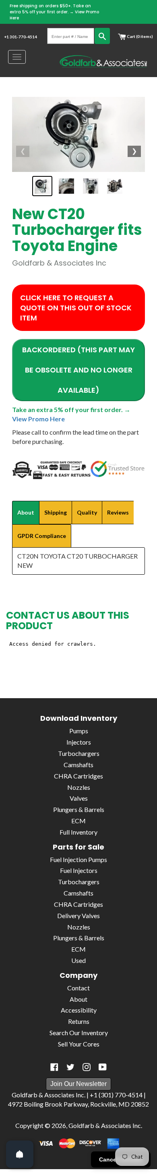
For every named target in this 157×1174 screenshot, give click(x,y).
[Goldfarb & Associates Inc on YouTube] (103, 1067)
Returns (78, 1021)
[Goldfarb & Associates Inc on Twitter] (70, 1067)
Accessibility (79, 1010)
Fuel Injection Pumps (78, 859)
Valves (79, 798)
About (78, 999)
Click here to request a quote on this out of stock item (76, 308)
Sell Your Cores (78, 1044)
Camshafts (78, 764)
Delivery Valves (78, 915)
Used (78, 960)
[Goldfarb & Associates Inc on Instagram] (87, 1067)
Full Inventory (78, 832)
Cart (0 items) (139, 36)
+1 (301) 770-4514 (116, 1095)
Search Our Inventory (79, 1032)
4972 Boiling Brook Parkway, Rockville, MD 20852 (78, 1104)
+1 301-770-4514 (20, 36)
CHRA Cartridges (78, 776)
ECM (78, 821)
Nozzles (78, 787)
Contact (78, 988)
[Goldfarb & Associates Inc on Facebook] (54, 1067)
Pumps (78, 731)
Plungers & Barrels (78, 809)
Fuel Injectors (78, 870)
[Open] (19, 1154)
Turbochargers (78, 753)
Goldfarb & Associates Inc (104, 1125)
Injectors (78, 742)
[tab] (25, 512)
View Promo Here (38, 419)
